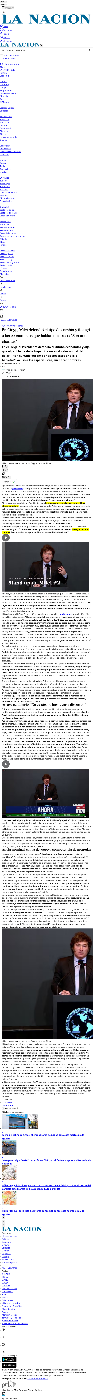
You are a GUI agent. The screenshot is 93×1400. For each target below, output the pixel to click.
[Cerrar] (41, 45)
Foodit (6, 34)
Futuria (3, 81)
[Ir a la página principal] (46, 23)
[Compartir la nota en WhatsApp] (6, 470)
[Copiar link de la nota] (3, 473)
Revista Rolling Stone (9, 262)
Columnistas (5, 148)
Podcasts (4, 195)
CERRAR (3, 2)
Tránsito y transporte (9, 64)
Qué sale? (4, 207)
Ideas (2, 242)
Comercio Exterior (8, 93)
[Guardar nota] (3, 466)
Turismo (4, 180)
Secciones (7, 30)
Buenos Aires (6, 116)
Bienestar (4, 131)
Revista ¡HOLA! (6, 253)
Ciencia (3, 134)
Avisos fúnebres (7, 227)
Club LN (6, 37)
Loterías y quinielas (9, 192)
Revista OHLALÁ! (7, 250)
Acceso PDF (5, 221)
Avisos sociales (7, 230)
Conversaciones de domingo (13, 236)
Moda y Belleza (7, 198)
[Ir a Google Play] (9, 1361)
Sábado (3, 239)
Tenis (2, 166)
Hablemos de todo (8, 137)
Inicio (5, 26)
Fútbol (3, 160)
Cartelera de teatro (8, 212)
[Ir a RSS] (3, 1352)
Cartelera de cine (8, 210)
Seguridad (4, 119)
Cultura (3, 125)
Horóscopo (5, 186)
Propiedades (6, 90)
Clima (2, 67)
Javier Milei (7, 1102)
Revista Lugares (7, 256)
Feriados (4, 189)
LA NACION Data (7, 70)
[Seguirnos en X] (3, 1337)
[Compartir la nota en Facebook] (3, 477)
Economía (18, 325)
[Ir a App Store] (9, 1367)
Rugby (3, 163)
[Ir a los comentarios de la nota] (6, 466)
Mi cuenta (7, 41)
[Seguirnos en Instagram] (3, 1345)
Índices (3, 99)
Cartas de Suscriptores (10, 151)
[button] (46, 182)
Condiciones (33, 1378)
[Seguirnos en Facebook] (3, 1330)
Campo (3, 87)
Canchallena (5, 169)
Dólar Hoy (4, 84)
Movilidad (4, 96)
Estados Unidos (7, 108)
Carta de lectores (8, 233)
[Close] (3, 1217)
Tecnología (5, 183)
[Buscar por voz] (89, 50)
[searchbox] (45, 50)
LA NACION (7, 325)
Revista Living (6, 259)
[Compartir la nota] (3, 470)
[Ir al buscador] (4, 11)
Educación (4, 122)
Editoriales (5, 145)
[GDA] (9, 1387)
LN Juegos (4, 177)
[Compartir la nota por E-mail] (9, 477)
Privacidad (43, 1378)
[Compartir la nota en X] (6, 477)
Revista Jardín (6, 265)
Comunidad (5, 128)
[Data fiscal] (3, 1395)
